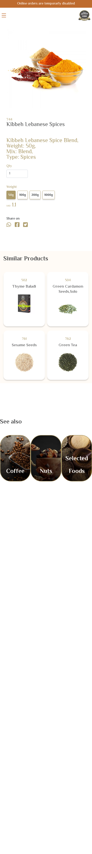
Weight (11, 187)
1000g (48, 195)
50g (11, 195)
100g (22, 195)
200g (35, 195)
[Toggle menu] (4, 15)
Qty (9, 166)
